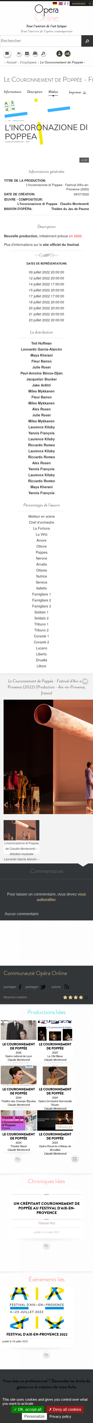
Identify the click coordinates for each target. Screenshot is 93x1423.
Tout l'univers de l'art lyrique (46, 26)
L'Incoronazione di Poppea (37, 203)
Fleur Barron (41, 361)
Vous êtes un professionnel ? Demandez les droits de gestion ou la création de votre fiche (46, 1384)
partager (10, 987)
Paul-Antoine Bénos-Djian (42, 373)
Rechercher (43, 54)
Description (34, 91)
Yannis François (41, 433)
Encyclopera (28, 62)
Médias (53, 91)
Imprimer (75, 92)
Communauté (67, 54)
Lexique (35, 54)
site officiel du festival (61, 244)
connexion (79, 3)
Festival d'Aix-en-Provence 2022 (36, 1334)
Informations (12, 91)
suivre (56, 987)
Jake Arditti (41, 385)
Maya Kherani (42, 355)
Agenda (27, 54)
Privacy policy (60, 1416)
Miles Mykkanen (41, 391)
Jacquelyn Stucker (41, 379)
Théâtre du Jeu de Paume (70, 208)
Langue (19, 54)
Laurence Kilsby (41, 427)
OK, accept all (29, 1409)
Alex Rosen (41, 409)
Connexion (59, 54)
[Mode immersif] (85, 681)
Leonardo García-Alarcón (41, 349)
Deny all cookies (66, 1409)
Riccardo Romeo (41, 444)
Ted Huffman (41, 343)
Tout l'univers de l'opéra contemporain (46, 31)
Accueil (11, 62)
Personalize (34, 1416)
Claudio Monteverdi (74, 203)
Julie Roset (41, 367)
